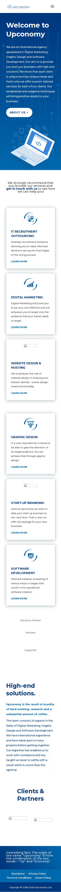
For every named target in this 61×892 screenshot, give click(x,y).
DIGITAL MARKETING (27, 297)
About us (18, 112)
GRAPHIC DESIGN (24, 437)
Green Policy (43, 877)
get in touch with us (22, 188)
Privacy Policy (37, 873)
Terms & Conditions (19, 877)
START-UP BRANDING (27, 503)
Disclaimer (18, 873)
